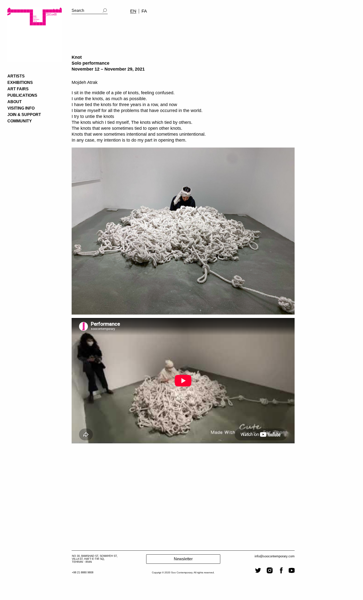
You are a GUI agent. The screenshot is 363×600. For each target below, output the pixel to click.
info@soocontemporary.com (275, 556)
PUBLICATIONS (22, 95)
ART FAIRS (18, 89)
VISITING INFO (21, 108)
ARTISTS (16, 76)
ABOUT (14, 102)
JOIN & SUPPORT (24, 114)
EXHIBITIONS (20, 82)
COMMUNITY (19, 121)
